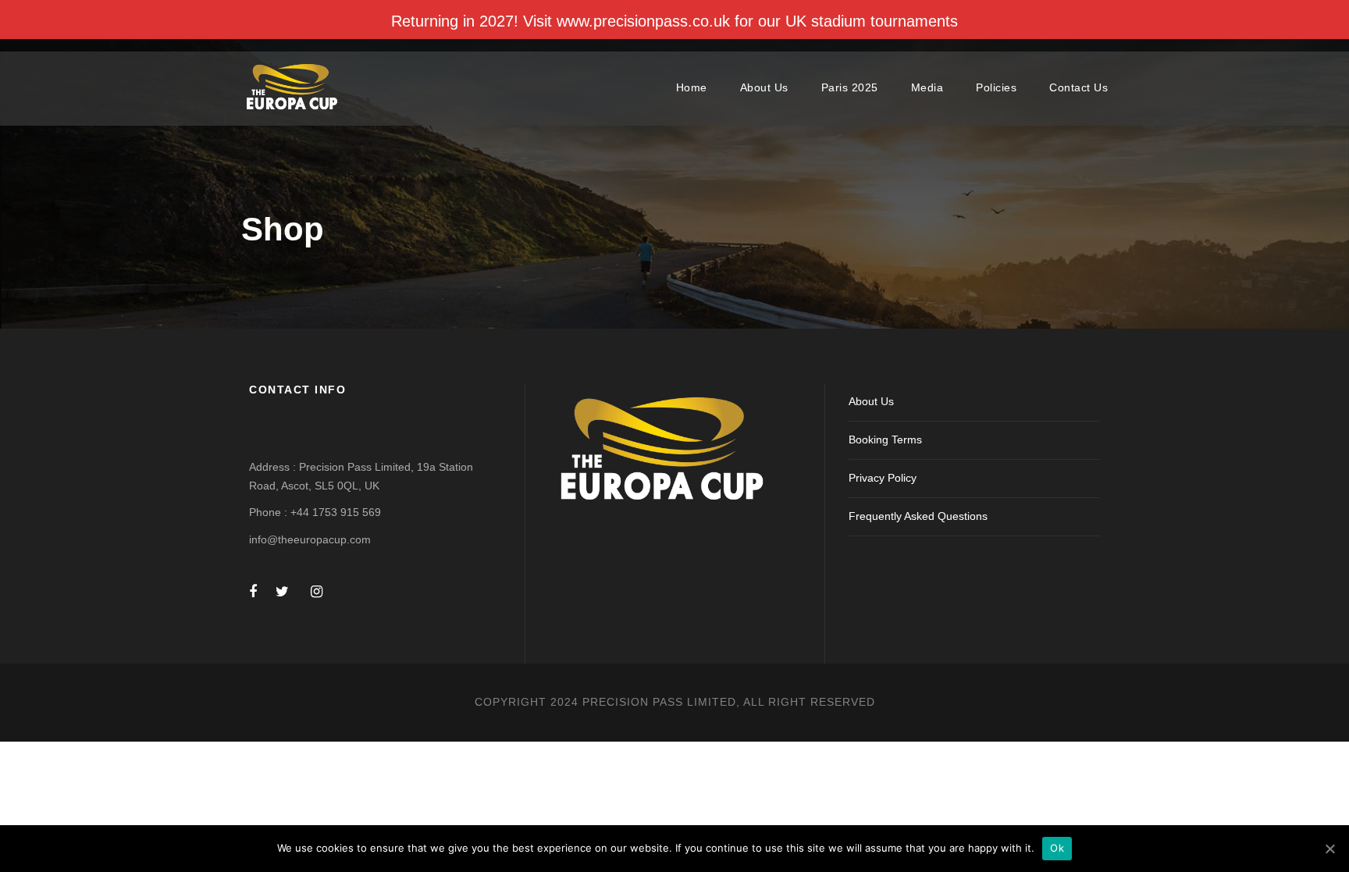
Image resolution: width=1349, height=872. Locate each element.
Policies (996, 87)
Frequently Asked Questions (918, 516)
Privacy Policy (883, 478)
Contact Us (1078, 87)
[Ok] (1329, 848)
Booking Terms (885, 439)
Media (927, 87)
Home (691, 87)
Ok (1057, 848)
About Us (764, 87)
